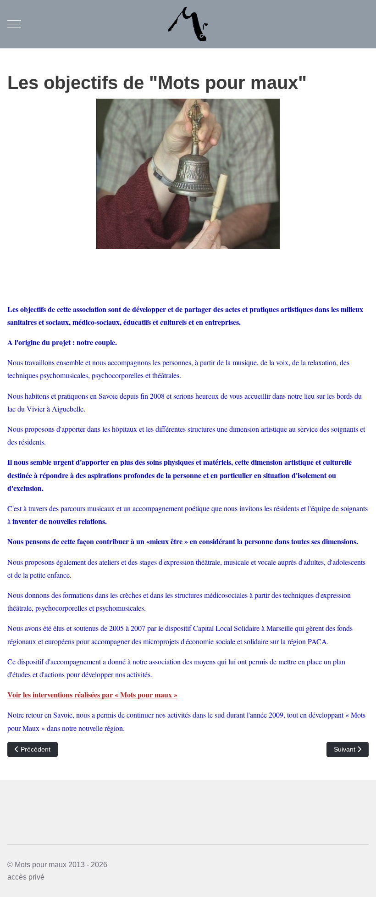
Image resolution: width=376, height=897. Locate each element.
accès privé (25, 877)
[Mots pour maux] (188, 24)
